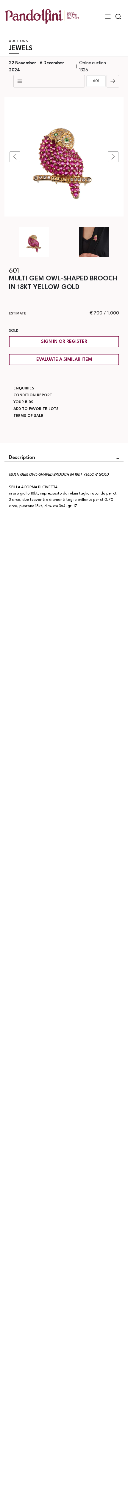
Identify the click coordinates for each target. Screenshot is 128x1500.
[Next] (113, 81)
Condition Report (32, 395)
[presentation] (15, 156)
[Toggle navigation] (108, 16)
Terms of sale (28, 416)
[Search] (118, 16)
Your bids (23, 402)
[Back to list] (49, 81)
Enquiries (23, 388)
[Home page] (42, 16)
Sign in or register (64, 342)
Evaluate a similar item (64, 359)
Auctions (18, 41)
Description (22, 457)
